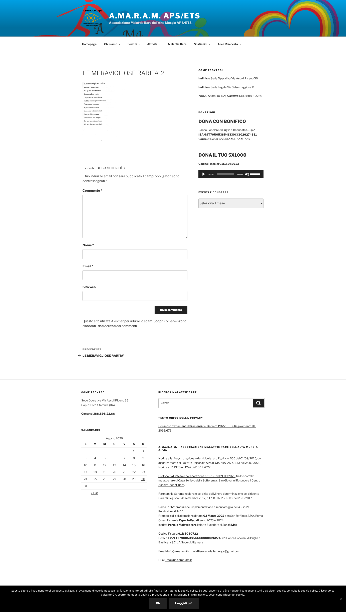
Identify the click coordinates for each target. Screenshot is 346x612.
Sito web (89, 287)
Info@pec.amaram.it (178, 559)
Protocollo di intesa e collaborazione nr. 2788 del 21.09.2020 (196, 476)
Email (87, 266)
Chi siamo (110, 44)
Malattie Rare (177, 44)
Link (234, 524)
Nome (88, 245)
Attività (152, 44)
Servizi (132, 44)
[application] (231, 174)
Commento (92, 191)
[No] (341, 599)
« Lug (94, 492)
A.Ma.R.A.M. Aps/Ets (154, 15)
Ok (158, 603)
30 (143, 479)
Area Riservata (228, 44)
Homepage (89, 44)
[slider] (256, 173)
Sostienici (200, 44)
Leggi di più (183, 603)
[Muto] (247, 174)
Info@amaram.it (177, 551)
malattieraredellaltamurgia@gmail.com (215, 551)
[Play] (204, 174)
